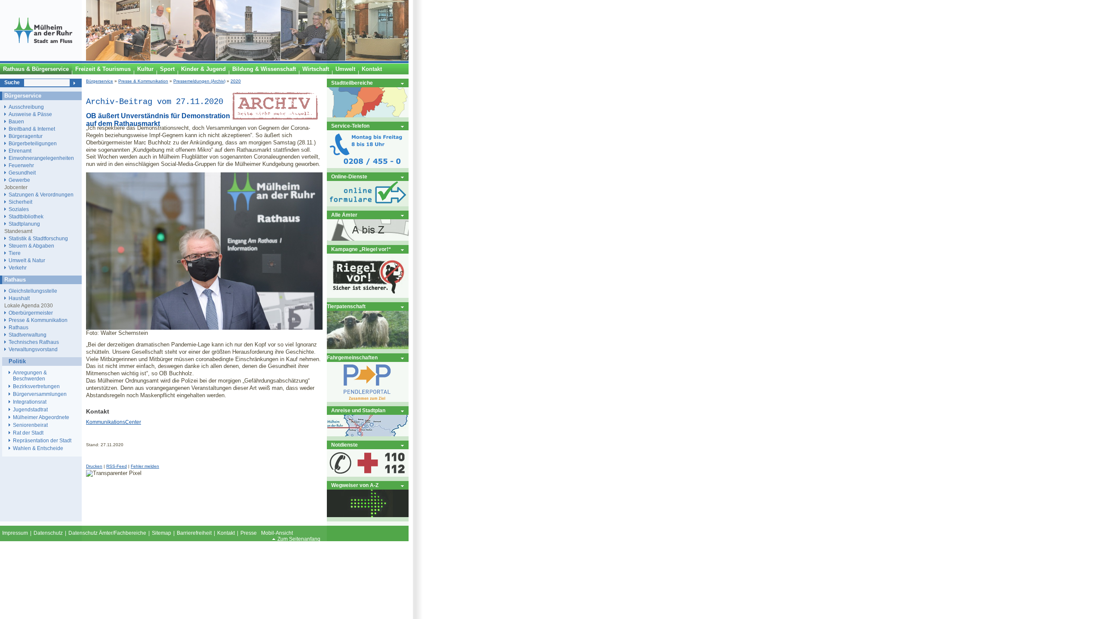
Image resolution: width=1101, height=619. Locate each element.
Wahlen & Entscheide (38, 448)
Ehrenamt (20, 150)
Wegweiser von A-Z (354, 485)
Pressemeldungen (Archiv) (199, 81)
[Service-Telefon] (368, 166)
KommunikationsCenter (113, 422)
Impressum (15, 533)
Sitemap (161, 533)
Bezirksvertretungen (36, 386)
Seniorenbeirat (30, 425)
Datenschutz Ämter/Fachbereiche (107, 533)
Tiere (15, 253)
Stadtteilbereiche (352, 83)
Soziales (19, 209)
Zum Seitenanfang (298, 539)
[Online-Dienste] (368, 204)
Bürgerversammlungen (40, 394)
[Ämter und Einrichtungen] (368, 239)
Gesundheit (22, 172)
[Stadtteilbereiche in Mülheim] (368, 115)
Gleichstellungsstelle (33, 291)
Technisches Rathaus (34, 342)
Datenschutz (48, 533)
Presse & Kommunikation (143, 81)
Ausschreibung (26, 107)
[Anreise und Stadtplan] (368, 434)
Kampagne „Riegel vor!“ (361, 249)
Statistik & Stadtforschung (38, 238)
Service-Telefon (350, 126)
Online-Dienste (349, 176)
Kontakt (226, 533)
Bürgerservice (99, 81)
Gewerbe (19, 180)
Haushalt (19, 298)
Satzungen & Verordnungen (41, 194)
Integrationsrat (29, 402)
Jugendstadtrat (30, 410)
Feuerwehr (21, 165)
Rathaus (18, 327)
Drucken (94, 466)
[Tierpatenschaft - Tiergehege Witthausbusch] (368, 347)
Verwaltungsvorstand (33, 349)
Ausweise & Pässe (30, 114)
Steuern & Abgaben (31, 245)
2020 (236, 81)
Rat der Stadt (28, 433)
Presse (248, 533)
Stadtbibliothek (26, 216)
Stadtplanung (24, 224)
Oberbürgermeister (31, 313)
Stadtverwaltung (27, 334)
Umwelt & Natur (27, 260)
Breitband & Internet (32, 129)
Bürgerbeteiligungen (33, 143)
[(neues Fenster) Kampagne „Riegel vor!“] (368, 296)
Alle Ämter (344, 215)
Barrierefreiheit (194, 533)
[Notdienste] (368, 475)
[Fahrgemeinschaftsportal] (368, 400)
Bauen (16, 121)
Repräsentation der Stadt (42, 441)
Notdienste (344, 444)
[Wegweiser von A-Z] (368, 515)
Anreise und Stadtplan (358, 410)
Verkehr (18, 267)
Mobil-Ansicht (277, 533)
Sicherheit (20, 202)
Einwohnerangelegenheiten (41, 158)
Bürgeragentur (26, 136)
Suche (12, 83)
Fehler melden (145, 466)
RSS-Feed (116, 466)
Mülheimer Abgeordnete (41, 417)
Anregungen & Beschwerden (30, 376)
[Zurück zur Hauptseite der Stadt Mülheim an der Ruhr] (43, 59)
